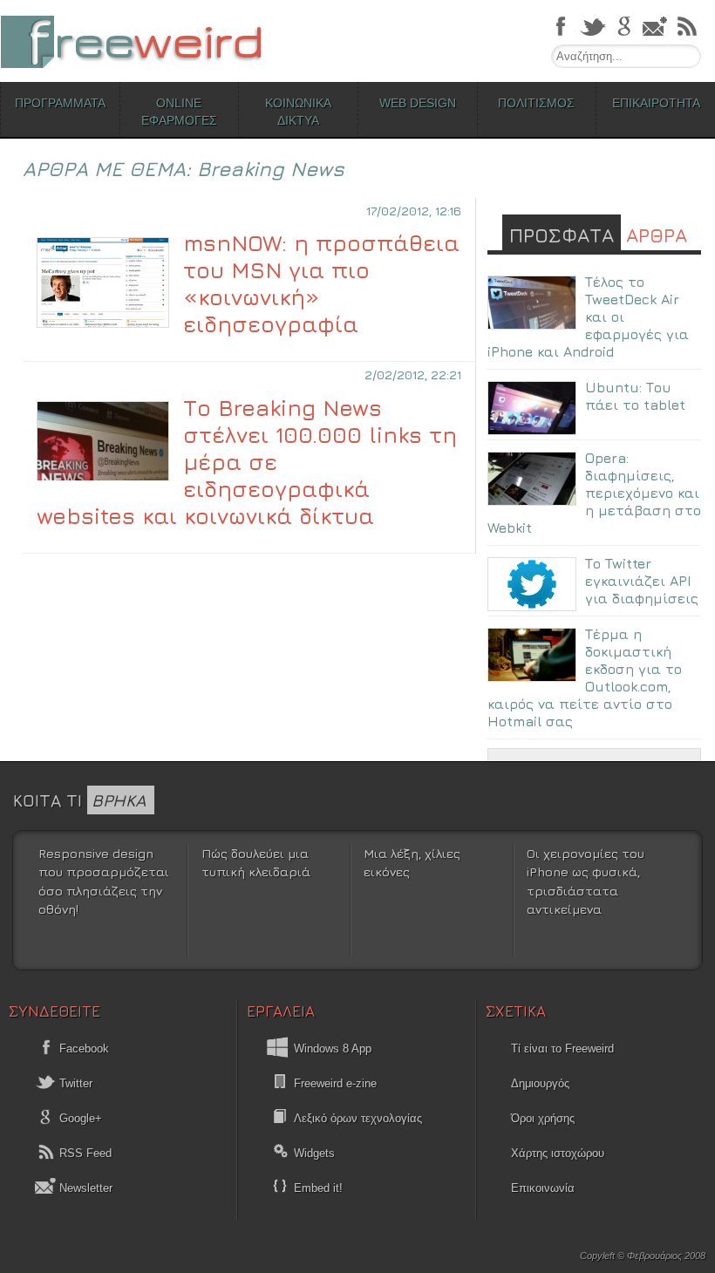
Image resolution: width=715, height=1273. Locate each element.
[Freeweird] (131, 41)
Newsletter (84, 1188)
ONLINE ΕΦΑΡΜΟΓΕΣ (179, 111)
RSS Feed (84, 1153)
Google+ (79, 1118)
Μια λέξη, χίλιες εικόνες (412, 863)
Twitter (74, 1083)
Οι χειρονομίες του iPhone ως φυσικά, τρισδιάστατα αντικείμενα (585, 881)
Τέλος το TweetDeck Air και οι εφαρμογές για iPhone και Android (588, 316)
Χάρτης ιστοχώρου (557, 1153)
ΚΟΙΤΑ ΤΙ (79, 800)
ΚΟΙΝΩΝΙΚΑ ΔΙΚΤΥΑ (298, 111)
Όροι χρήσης (543, 1118)
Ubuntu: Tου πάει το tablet (635, 395)
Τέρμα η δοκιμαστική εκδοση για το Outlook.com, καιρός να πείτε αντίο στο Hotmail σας (584, 677)
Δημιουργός (540, 1083)
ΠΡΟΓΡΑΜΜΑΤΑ (60, 103)
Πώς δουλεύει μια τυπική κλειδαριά (255, 863)
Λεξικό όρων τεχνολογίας (358, 1118)
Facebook (82, 1048)
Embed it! (318, 1188)
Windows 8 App (332, 1048)
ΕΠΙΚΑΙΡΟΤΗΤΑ (656, 103)
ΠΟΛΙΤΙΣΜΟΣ (536, 103)
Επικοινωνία (543, 1188)
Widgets (314, 1153)
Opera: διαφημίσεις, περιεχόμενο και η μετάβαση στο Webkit (594, 492)
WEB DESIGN (417, 103)
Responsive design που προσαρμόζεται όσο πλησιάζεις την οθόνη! (103, 881)
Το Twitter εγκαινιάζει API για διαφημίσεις (641, 580)
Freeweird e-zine (335, 1083)
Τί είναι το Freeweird (562, 1048)
